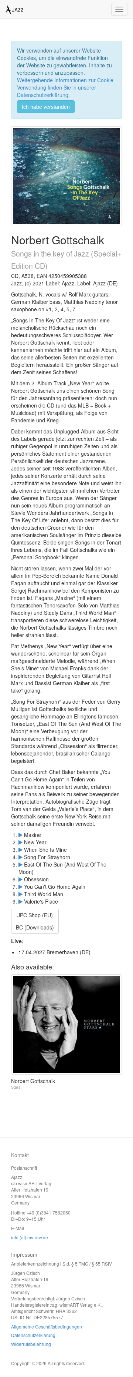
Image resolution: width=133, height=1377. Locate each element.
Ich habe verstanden (46, 106)
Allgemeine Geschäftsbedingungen (46, 1326)
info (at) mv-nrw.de (29, 1237)
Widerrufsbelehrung (31, 1344)
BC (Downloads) (35, 927)
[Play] (20, 834)
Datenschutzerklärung (33, 1335)
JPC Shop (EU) (35, 915)
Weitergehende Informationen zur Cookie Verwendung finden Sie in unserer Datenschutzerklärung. (65, 87)
